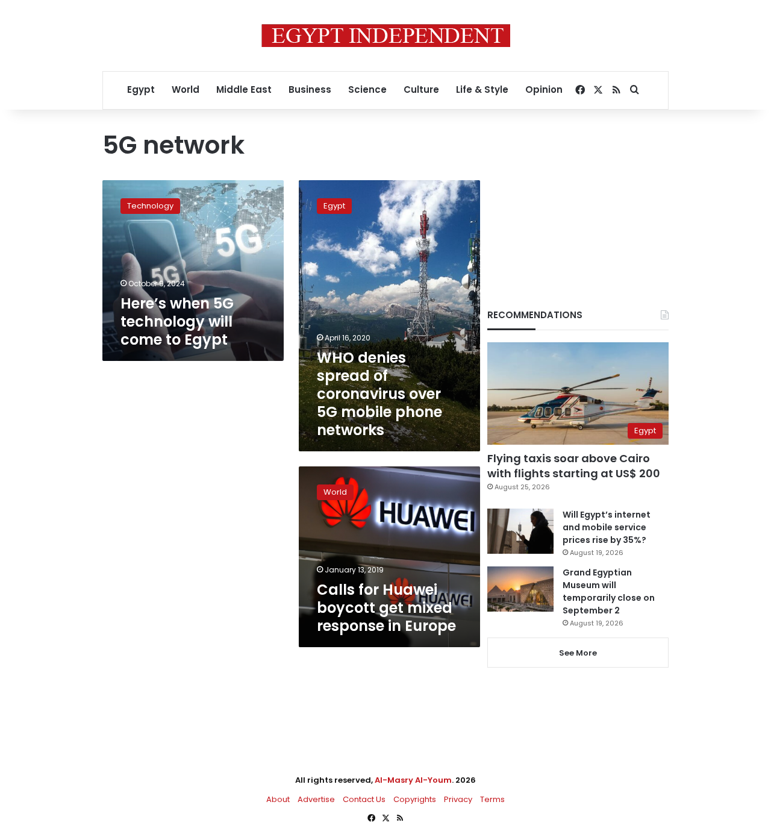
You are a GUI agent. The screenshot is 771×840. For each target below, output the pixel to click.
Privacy (458, 799)
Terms (492, 799)
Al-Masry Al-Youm (413, 780)
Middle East (244, 89)
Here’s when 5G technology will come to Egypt (177, 321)
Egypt (141, 89)
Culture (421, 89)
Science (367, 89)
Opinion (544, 89)
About (278, 799)
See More (578, 653)
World (185, 89)
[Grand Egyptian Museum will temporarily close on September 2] (520, 589)
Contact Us (364, 799)
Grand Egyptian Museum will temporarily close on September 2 (609, 591)
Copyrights (414, 799)
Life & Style (482, 89)
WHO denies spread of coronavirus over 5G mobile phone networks (379, 394)
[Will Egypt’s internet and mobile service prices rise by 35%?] (520, 531)
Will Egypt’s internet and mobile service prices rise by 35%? (607, 527)
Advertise (316, 799)
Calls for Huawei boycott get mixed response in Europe (386, 608)
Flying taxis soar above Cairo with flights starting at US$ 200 (573, 466)
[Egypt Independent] (385, 35)
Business (310, 89)
